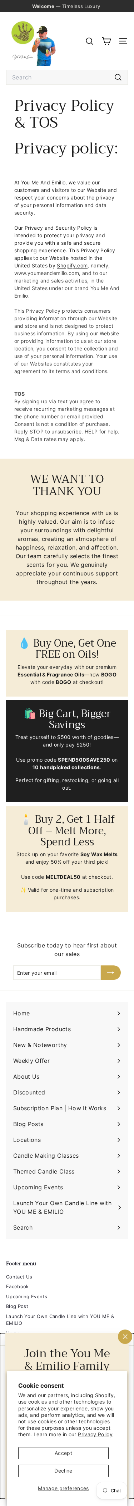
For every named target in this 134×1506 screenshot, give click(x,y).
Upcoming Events (26, 1296)
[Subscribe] (111, 972)
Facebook (17, 1286)
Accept (63, 1453)
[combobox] (67, 77)
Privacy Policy (95, 1434)
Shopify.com (72, 265)
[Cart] (106, 41)
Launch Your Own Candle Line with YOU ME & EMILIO (60, 1319)
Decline (63, 1471)
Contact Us (19, 1277)
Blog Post (17, 1306)
